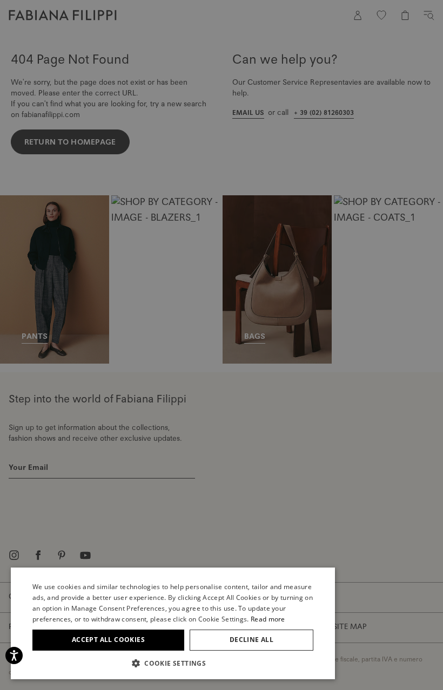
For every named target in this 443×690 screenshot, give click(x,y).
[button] (172, 663)
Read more (268, 619)
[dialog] (221, 345)
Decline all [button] (251, 639)
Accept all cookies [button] (108, 639)
